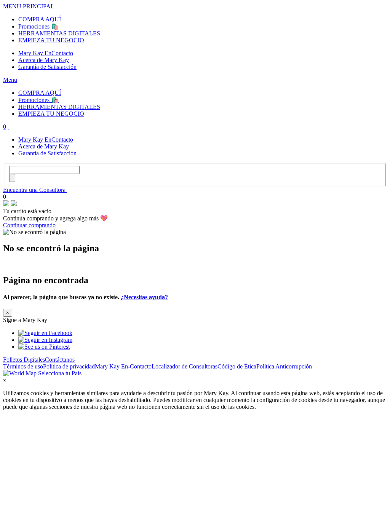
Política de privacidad (69, 366)
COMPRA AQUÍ (39, 19)
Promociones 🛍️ (38, 26)
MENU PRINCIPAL (28, 6)
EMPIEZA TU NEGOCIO (51, 40)
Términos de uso (23, 366)
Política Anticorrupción (284, 366)
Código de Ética (236, 366)
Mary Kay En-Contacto (123, 366)
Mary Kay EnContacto (45, 53)
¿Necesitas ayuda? (144, 297)
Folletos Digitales (24, 359)
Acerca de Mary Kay (43, 60)
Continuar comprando (29, 225)
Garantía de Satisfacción (47, 67)
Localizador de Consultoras (184, 366)
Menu (10, 80)
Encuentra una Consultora (35, 190)
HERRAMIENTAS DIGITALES (59, 33)
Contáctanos (60, 359)
